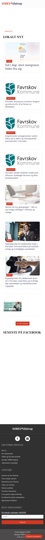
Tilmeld (22, 522)
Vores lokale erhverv (9, 479)
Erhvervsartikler (7, 488)
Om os (4, 450)
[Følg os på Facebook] (17, 438)
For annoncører (7, 454)
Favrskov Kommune (9, 491)
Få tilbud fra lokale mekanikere (13, 497)
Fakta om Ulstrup (8, 485)
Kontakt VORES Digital (10, 460)
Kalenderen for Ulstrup (10, 482)
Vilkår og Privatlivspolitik (11, 457)
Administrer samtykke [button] (10, 463)
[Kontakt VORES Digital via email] (27, 438)
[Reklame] (12, 306)
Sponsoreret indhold (9, 500)
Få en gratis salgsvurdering (12, 494)
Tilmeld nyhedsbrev (33, 536)
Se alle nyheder (22, 324)
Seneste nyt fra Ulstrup (10, 476)
